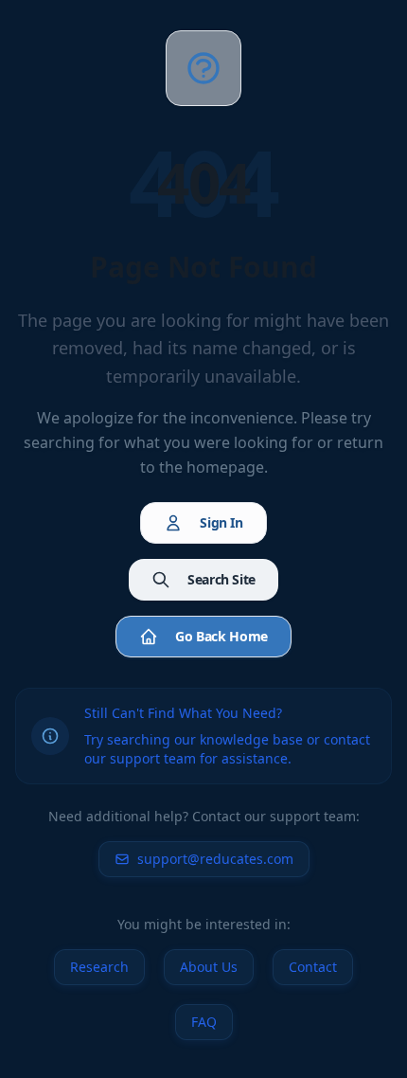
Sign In (221, 522)
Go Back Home (221, 636)
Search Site (221, 579)
